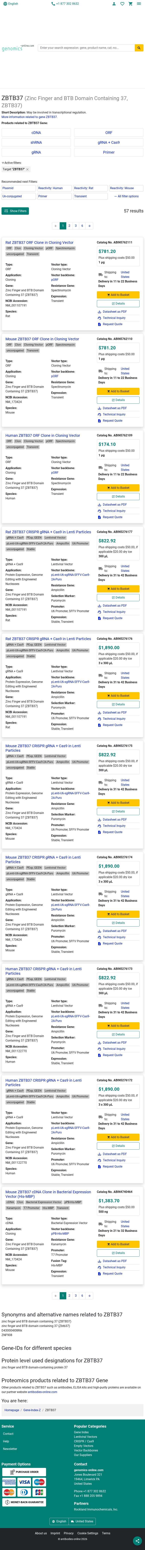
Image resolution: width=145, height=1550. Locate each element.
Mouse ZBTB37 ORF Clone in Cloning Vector (42, 339)
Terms (106, 1533)
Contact (8, 1434)
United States (125, 275)
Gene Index (81, 1432)
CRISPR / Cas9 (84, 1441)
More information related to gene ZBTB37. (30, 117)
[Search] (139, 47)
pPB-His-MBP (60, 1233)
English (13, 3)
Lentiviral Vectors (85, 1437)
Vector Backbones (86, 1450)
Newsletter (10, 1449)
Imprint (55, 1533)
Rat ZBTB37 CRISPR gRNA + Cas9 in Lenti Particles (48, 532)
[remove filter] (27, 169)
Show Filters (18, 211)
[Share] (137, 1540)
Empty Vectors (83, 1446)
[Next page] (89, 225)
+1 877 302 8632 (67, 3)
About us (41, 1533)
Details (120, 303)
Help (6, 1441)
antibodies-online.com (42, 1392)
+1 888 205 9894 (91, 1496)
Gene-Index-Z (32, 1410)
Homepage (12, 1410)
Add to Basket (120, 295)
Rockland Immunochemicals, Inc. (96, 1509)
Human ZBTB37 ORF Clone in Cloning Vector (42, 435)
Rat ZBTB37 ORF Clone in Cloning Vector (39, 242)
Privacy (69, 1533)
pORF (55, 279)
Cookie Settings (87, 1533)
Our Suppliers (83, 1455)
